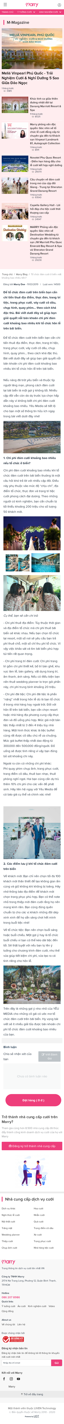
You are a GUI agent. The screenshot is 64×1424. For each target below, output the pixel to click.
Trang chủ (7, 12)
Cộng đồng (7, 1311)
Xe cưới (38, 1234)
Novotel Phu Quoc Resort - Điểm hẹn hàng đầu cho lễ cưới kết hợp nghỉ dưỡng (46, 161)
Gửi (57, 1362)
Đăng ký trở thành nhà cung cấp (33, 1146)
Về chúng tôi (8, 1324)
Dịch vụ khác (8, 1208)
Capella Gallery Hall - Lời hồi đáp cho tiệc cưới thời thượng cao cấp (45, 208)
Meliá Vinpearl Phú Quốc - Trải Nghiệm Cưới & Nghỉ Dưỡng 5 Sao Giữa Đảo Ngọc (30, 78)
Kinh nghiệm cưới (37, 1306)
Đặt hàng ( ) (33, 1100)
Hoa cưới (38, 1208)
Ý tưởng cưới (8, 1306)
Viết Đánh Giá (51, 1056)
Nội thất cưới (8, 1221)
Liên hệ (21, 1324)
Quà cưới (38, 1221)
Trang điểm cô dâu (43, 1228)
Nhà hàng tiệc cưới (44, 1247)
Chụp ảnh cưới (9, 1247)
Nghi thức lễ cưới (11, 1215)
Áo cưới (22, 1306)
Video (52, 1306)
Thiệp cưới (7, 1241)
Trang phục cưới (42, 1241)
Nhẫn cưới (39, 1215)
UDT (36, 1416)
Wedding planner (11, 1234)
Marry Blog (21, 274)
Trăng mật (7, 1228)
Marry (12, 1386)
